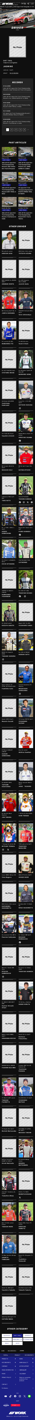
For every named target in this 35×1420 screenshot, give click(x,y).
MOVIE (3, 1373)
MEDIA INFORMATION (8, 1370)
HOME (2, 1350)
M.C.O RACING (14, 73)
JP (22, 3)
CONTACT (4, 1384)
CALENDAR (22, 1373)
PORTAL (6, 1355)
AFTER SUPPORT (24, 1366)
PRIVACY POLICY (6, 1377)
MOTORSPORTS (12, 1350)
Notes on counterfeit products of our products (25, 1379)
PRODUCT (17, 1355)
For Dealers (5, 1388)
